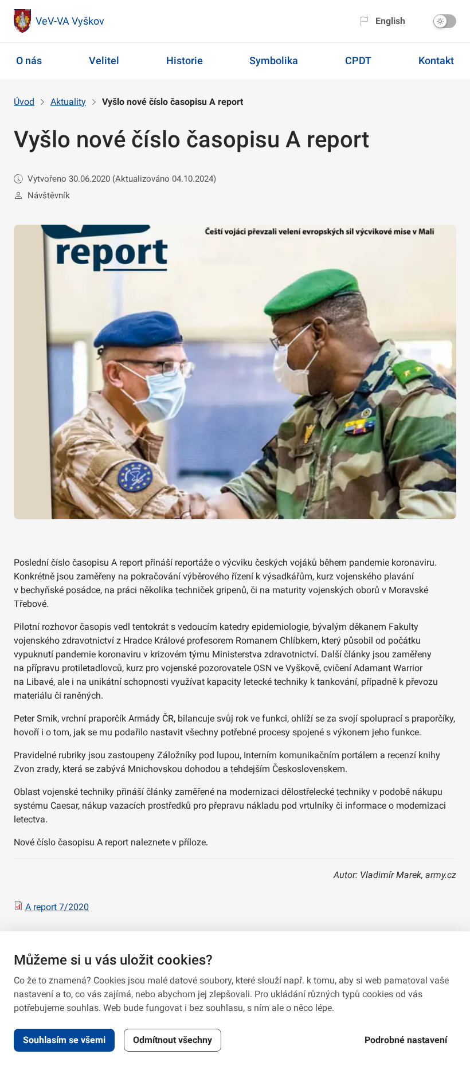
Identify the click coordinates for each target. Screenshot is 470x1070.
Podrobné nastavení (406, 1039)
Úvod (24, 101)
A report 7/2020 (57, 907)
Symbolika (273, 60)
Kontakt (436, 60)
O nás (29, 60)
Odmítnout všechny (172, 1039)
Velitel (104, 60)
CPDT (358, 60)
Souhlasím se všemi (64, 1039)
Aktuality (68, 101)
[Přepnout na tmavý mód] (444, 21)
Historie (184, 60)
